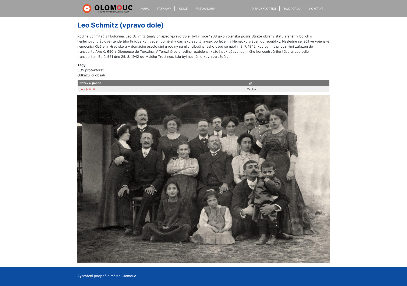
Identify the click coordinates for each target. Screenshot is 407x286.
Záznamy (164, 8)
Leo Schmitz (87, 89)
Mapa (145, 8)
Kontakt (316, 8)
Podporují (292, 8)
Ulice (183, 8)
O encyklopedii (263, 8)
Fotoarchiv (205, 8)
